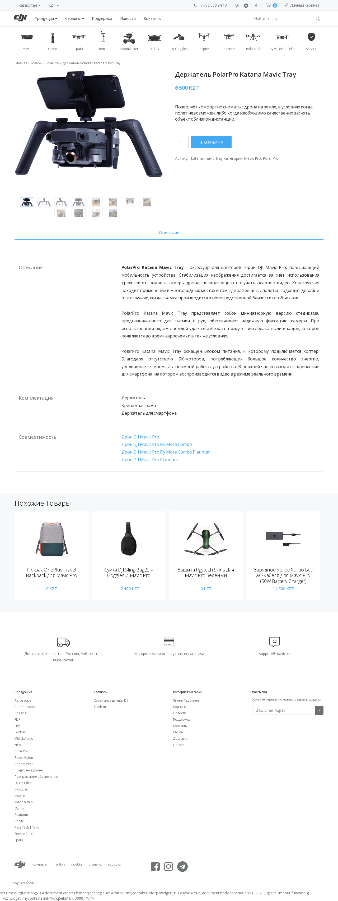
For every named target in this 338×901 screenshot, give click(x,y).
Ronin (19, 821)
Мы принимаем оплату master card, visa (169, 653)
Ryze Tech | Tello (27, 827)
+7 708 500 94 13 (212, 5)
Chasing (20, 713)
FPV (17, 726)
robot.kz (114, 864)
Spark (19, 840)
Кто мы (178, 732)
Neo (18, 745)
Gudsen (20, 732)
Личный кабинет (186, 700)
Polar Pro (52, 63)
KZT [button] (52, 5)
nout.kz (76, 864)
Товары (36, 63)
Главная (21, 63)
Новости (128, 18)
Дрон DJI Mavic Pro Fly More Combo (156, 444)
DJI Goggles (23, 783)
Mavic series (23, 802)
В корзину (211, 142)
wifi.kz (60, 864)
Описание (169, 233)
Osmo (19, 808)
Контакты (152, 18)
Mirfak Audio (24, 738)
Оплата (178, 745)
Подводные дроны (29, 770)
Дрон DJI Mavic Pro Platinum (149, 460)
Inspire (20, 795)
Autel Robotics (25, 707)
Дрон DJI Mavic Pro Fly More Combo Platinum (165, 452)
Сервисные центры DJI (111, 700)
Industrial (22, 789)
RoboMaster (24, 764)
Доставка (180, 738)
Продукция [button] (45, 18)
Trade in (100, 707)
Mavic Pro (252, 158)
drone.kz (95, 864)
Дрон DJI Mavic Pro (140, 437)
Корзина (180, 707)
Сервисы (73, 18)
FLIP (17, 719)
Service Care (24, 833)
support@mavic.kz (274, 653)
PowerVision (24, 757)
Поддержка (102, 18)
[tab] (169, 233)
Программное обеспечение (37, 776)
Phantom (21, 814)
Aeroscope (23, 700)
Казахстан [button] (28, 5)
